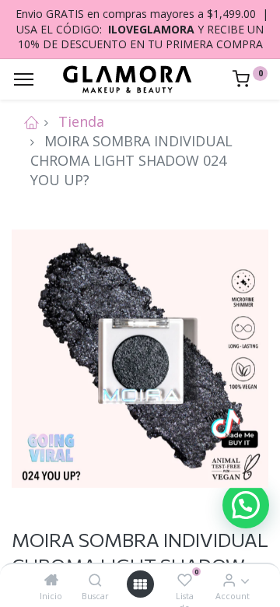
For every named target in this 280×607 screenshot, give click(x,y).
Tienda (81, 121)
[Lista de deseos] (184, 579)
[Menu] (23, 79)
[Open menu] (140, 584)
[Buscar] (95, 579)
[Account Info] (229, 579)
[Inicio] (51, 579)
